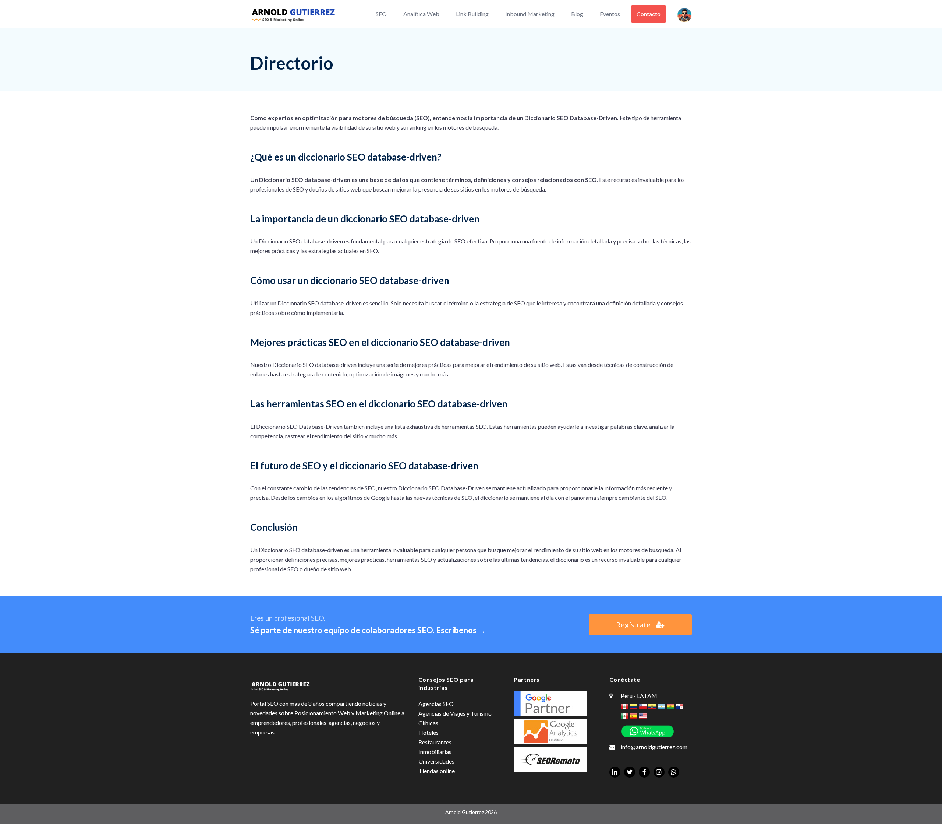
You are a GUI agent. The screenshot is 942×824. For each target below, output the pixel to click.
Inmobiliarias (434, 751)
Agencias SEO (436, 703)
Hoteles (428, 732)
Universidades (436, 761)
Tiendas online (436, 770)
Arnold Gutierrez (464, 812)
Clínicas (428, 722)
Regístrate (633, 624)
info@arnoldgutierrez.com (654, 746)
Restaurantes (434, 742)
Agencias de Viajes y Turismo (455, 713)
